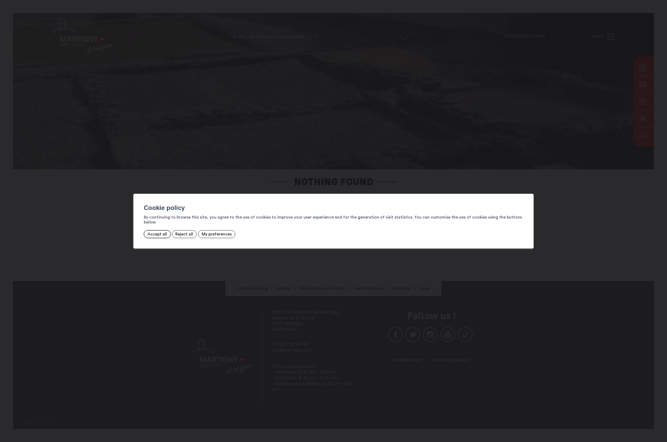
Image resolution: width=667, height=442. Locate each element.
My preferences (217, 234)
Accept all (157, 234)
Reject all (184, 234)
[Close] (529, 188)
